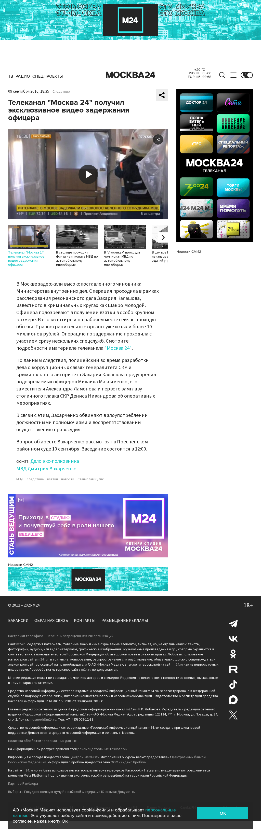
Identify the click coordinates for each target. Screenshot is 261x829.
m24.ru (21, 644)
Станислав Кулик (90, 479)
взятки (52, 479)
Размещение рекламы (124, 620)
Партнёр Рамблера (23, 783)
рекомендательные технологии (102, 749)
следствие (35, 479)
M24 (36, 605)
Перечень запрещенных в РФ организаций (80, 636)
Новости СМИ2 (20, 565)
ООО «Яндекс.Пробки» (128, 762)
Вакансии (18, 620)
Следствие (61, 91)
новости (67, 479)
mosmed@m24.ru (43, 719)
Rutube (233, 669)
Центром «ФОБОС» (84, 757)
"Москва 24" (118, 348)
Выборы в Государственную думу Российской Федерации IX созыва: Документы (72, 791)
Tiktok (233, 684)
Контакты (85, 620)
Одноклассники (233, 654)
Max (233, 700)
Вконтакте (233, 639)
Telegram (233, 623)
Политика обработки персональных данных (42, 740)
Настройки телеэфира (26, 636)
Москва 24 (130, 75)
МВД (19, 479)
